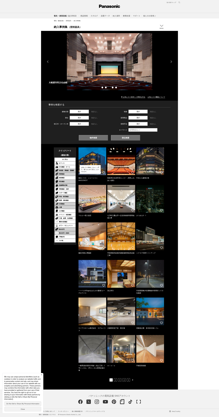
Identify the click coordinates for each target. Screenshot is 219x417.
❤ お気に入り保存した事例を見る (133, 97)
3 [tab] (109, 88)
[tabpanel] (109, 61)
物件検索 (93, 137)
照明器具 (68, 21)
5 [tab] (116, 88)
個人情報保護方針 (77, 411)
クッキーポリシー (63, 411)
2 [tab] (106, 88)
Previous (47, 61)
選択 (79, 111)
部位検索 (125, 137)
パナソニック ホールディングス (95, 411)
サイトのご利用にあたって (47, 411)
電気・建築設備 (58, 21)
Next (171, 61)
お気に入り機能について (156, 97)
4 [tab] (113, 88)
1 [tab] (103, 88)
